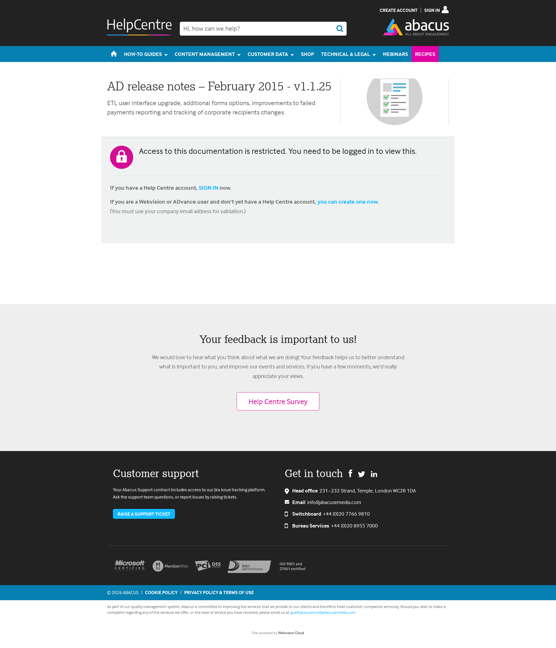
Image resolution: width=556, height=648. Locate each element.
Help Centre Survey (278, 401)
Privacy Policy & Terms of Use (219, 592)
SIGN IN (208, 187)
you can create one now (347, 201)
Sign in (432, 10)
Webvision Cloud (291, 632)
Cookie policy (161, 592)
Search (340, 29)
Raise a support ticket (144, 514)
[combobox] (263, 29)
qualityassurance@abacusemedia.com (323, 612)
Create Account (399, 10)
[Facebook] (350, 473)
